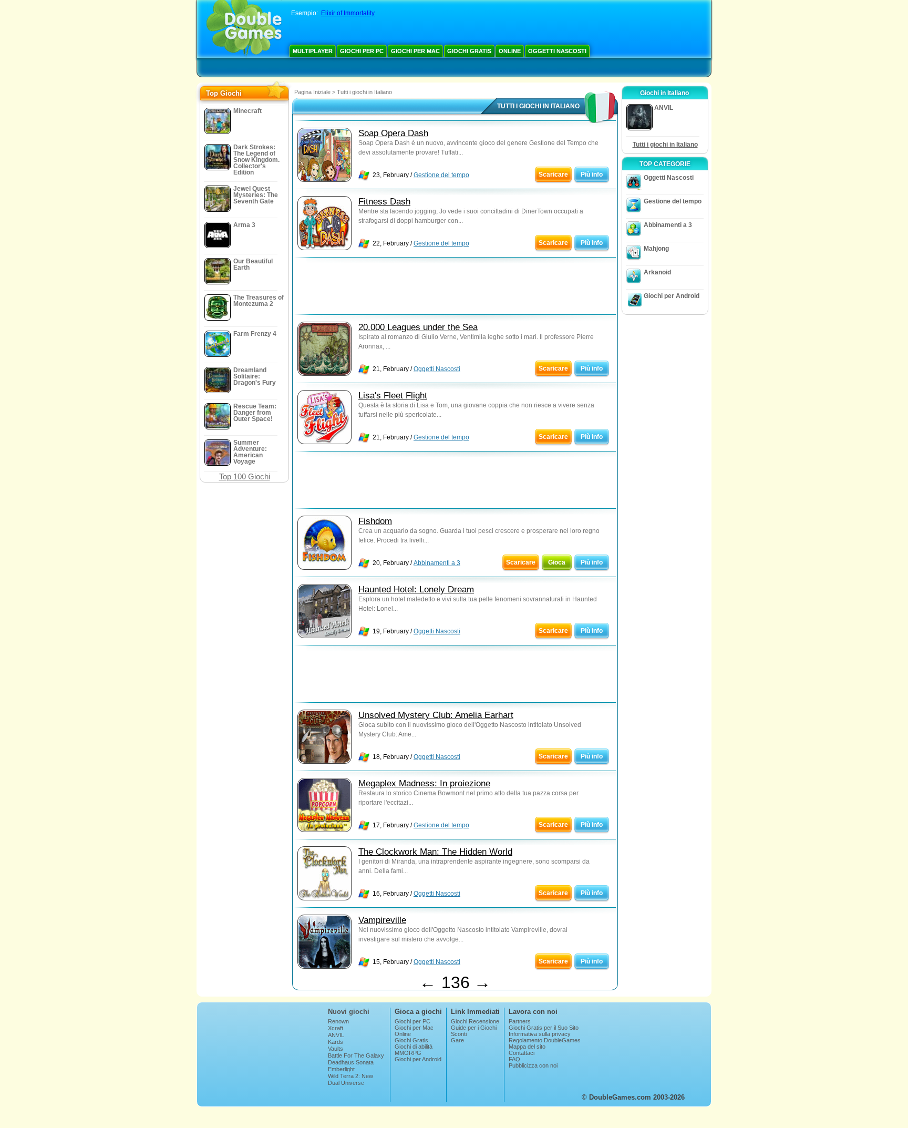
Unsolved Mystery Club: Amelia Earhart (435, 715)
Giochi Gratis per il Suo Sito (544, 1027)
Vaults (335, 1048)
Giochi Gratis (469, 51)
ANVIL (336, 1035)
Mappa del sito (527, 1046)
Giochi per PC (362, 51)
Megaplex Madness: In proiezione (424, 783)
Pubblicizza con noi (533, 1065)
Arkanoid (657, 272)
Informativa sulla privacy (540, 1034)
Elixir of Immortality (348, 13)
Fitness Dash (384, 202)
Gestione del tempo (441, 175)
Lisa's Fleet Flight (392, 396)
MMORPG (408, 1053)
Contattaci (521, 1053)
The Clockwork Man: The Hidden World (435, 852)
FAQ (514, 1059)
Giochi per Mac (415, 51)
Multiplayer (313, 51)
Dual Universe (346, 1083)
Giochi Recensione (475, 1021)
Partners (520, 1021)
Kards (335, 1042)
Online (510, 51)
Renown (338, 1021)
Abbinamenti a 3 (437, 563)
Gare (457, 1040)
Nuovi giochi (348, 1012)
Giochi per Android (671, 296)
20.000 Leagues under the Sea (418, 327)
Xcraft (335, 1028)
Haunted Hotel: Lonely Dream (416, 589)
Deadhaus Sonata (351, 1062)
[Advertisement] (455, 288)
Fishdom (375, 521)
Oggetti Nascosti (557, 51)
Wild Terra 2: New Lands (350, 1079)
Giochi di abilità (413, 1046)
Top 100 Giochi (244, 476)
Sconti (459, 1034)
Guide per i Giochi (474, 1027)
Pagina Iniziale (312, 92)
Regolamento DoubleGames (545, 1040)
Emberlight (341, 1069)
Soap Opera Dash (393, 133)
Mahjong (656, 248)
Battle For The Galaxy (356, 1055)
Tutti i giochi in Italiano (665, 144)
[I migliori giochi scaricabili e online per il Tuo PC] (244, 29)
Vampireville (382, 920)
